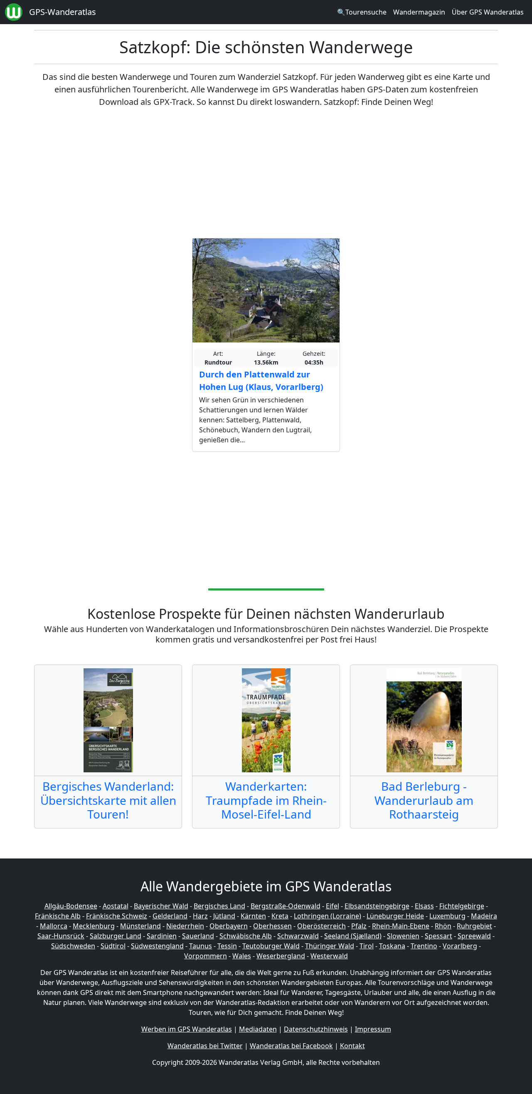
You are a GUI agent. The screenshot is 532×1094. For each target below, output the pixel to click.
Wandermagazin (419, 12)
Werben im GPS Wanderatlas (186, 1029)
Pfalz (359, 925)
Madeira (484, 915)
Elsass (424, 905)
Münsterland (140, 925)
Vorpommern (205, 955)
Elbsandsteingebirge (377, 905)
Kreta (279, 915)
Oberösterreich (321, 925)
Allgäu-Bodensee (70, 905)
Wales (241, 955)
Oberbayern (228, 925)
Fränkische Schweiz (116, 915)
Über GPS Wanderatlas (488, 12)
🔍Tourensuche (362, 12)
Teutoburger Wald (271, 945)
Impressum (373, 1029)
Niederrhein (185, 925)
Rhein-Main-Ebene (400, 925)
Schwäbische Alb (245, 935)
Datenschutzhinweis (316, 1029)
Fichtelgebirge (461, 905)
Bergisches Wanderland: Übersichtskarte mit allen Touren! (108, 800)
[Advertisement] (266, 173)
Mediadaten (258, 1029)
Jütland (224, 915)
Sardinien (162, 935)
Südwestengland (157, 945)
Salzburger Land (115, 935)
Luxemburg (447, 915)
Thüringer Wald (329, 945)
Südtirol (113, 945)
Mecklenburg (94, 925)
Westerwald (329, 955)
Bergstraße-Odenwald (285, 905)
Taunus (200, 945)
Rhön (443, 925)
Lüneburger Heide (395, 915)
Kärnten (253, 915)
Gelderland (170, 915)
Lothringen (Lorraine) (327, 915)
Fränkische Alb (58, 915)
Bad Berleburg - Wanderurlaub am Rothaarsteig (423, 800)
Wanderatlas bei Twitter (205, 1045)
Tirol (367, 945)
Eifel (332, 905)
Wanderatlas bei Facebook (291, 1045)
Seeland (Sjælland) (353, 935)
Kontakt (352, 1045)
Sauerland (198, 935)
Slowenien (403, 935)
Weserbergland (280, 955)
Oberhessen (272, 925)
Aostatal (115, 905)
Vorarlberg (460, 945)
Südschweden (73, 945)
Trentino (424, 945)
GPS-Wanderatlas (62, 11)
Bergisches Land (219, 905)
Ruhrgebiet (474, 925)
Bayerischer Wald (161, 905)
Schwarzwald (298, 935)
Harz (200, 915)
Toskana (392, 945)
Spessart (438, 935)
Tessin (227, 945)
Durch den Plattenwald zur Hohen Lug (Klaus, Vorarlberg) (261, 380)
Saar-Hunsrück (60, 935)
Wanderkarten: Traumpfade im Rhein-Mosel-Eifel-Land (266, 800)
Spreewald (474, 935)
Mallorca (53, 925)
